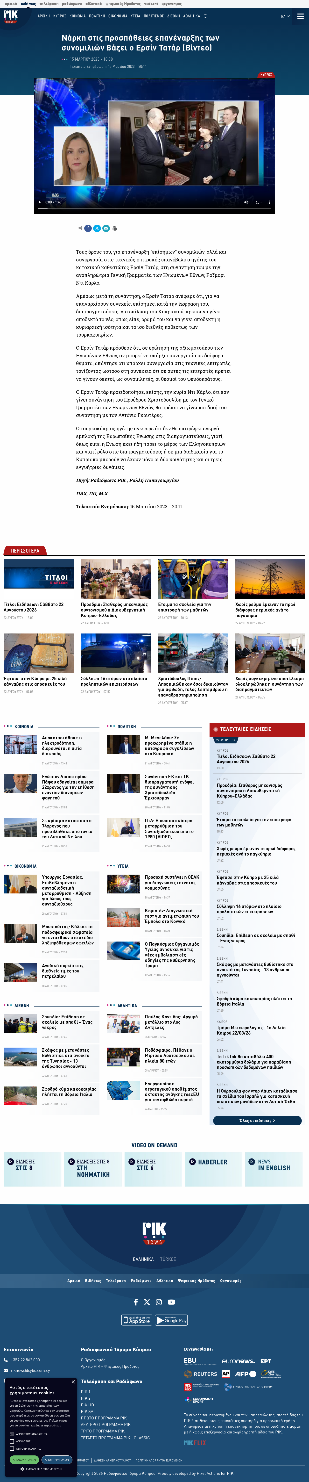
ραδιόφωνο (72, 4)
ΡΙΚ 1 (86, 1392)
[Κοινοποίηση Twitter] (97, 228)
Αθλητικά (164, 1281)
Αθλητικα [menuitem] (191, 16)
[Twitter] (147, 1303)
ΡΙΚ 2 (86, 1399)
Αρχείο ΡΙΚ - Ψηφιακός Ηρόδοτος (110, 1367)
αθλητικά (93, 4)
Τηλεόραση (116, 1281)
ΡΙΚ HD (87, 1405)
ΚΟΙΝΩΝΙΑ (24, 727)
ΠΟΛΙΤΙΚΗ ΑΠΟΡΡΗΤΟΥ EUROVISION (159, 1460)
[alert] (41, 1427)
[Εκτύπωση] (114, 228)
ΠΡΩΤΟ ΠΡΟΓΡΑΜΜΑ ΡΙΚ (104, 1418)
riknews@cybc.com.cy (30, 1371)
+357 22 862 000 (25, 1360)
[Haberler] (214, 1169)
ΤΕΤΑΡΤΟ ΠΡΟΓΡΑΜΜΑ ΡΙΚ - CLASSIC (115, 1438)
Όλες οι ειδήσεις (256, 1121)
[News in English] (274, 1169)
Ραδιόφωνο (141, 1281)
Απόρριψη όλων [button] (57, 1459)
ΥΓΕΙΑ (123, 866)
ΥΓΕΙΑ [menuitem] (135, 16)
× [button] (73, 1382)
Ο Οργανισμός (93, 1360)
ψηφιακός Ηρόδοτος (123, 4)
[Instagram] (159, 1303)
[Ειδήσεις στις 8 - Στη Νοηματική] (93, 1169)
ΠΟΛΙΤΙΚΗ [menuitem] (97, 16)
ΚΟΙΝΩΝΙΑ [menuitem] (78, 16)
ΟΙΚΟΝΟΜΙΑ (25, 866)
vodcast (151, 4)
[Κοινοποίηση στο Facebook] (88, 228)
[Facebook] (137, 1303)
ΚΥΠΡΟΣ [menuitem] (59, 16)
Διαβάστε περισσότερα (46, 1425)
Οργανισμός (231, 1281)
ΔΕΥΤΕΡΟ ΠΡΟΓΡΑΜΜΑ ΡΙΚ (106, 1425)
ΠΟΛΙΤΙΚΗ (127, 727)
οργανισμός (172, 4)
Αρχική (73, 1281)
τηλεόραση (49, 4)
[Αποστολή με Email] (106, 228)
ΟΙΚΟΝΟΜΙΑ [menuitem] (118, 16)
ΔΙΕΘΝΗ (21, 1006)
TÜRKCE (168, 1259)
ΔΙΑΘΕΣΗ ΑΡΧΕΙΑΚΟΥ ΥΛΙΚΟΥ (112, 1460)
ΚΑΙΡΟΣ (222, 1022)
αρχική (11, 4)
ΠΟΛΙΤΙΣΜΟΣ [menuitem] (154, 16)
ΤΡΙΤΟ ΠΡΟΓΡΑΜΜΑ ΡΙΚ (103, 1431)
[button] (12, 1434)
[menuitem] (206, 16)
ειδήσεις (28, 4)
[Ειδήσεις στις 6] (153, 1169)
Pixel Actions (208, 1474)
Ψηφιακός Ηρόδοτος (196, 1281)
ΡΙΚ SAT (88, 1412)
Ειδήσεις (93, 1281)
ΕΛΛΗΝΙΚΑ (143, 1259)
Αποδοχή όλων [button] (24, 1459)
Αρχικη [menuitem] (44, 16)
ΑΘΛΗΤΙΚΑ (127, 1006)
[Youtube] (171, 1303)
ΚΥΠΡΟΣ (266, 75)
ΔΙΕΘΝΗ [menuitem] (173, 16)
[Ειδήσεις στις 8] (33, 1169)
